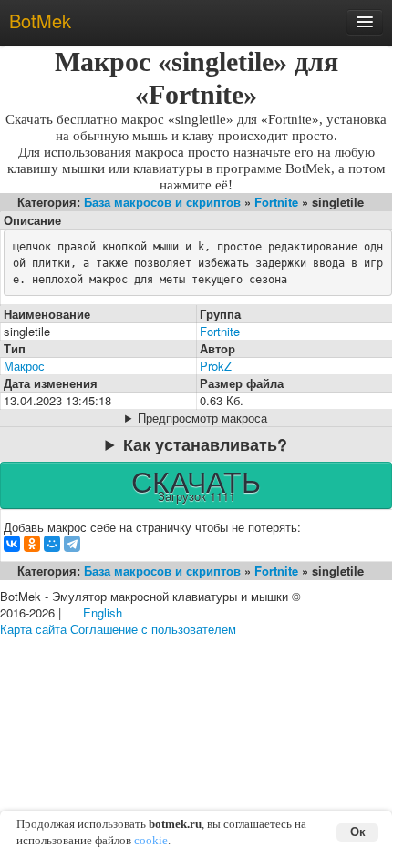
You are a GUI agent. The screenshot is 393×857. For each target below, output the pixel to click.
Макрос (24, 365)
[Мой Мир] (52, 544)
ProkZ (216, 365)
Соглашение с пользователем (153, 629)
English (102, 612)
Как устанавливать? (205, 444)
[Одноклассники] (32, 544)
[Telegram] (72, 544)
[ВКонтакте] (12, 544)
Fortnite (276, 201)
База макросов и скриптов (162, 201)
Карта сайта (33, 629)
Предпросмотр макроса (202, 418)
